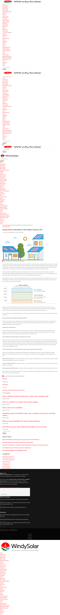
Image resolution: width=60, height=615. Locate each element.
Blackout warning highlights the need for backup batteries (21, 421)
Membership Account (6, 56)
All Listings (4, 19)
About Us (30, 534)
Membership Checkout (7, 57)
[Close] (0, 153)
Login (3, 44)
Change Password (6, 50)
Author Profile (5, 25)
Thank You (4, 62)
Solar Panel (4, 7)
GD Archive (4, 35)
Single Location (5, 22)
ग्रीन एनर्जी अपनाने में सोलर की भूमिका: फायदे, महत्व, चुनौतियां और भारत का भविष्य (14, 450)
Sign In (3, 28)
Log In (3, 60)
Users (3, 53)
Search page (5, 31)
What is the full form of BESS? (12, 407)
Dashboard (4, 26)
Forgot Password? (6, 47)
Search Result (5, 17)
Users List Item (5, 54)
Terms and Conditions (7, 32)
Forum (3, 37)
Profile (3, 51)
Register (4, 43)
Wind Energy (5, 8)
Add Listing (4, 29)
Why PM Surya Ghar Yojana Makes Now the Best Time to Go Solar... (25, 427)
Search (4, 69)
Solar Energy (5, 5)
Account (4, 46)
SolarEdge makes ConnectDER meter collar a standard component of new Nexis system (28, 414)
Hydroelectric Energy (6, 11)
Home (3, 4)
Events (3, 14)
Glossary (4, 13)
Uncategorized (6, 464)
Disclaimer (30, 537)
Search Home (5, 16)
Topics (3, 40)
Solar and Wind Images (8, 459)
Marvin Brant (8, 232)
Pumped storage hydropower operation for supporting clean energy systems (17, 442)
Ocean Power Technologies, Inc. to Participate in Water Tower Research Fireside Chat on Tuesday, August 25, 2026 (25, 445)
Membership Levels (6, 59)
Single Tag (4, 23)
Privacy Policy (30, 538)
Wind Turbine (5, 10)
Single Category (5, 20)
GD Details (4, 41)
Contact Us (30, 535)
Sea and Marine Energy (8, 458)
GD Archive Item (5, 38)
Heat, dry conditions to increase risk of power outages (20, 402)
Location (4, 34)
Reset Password (5, 49)
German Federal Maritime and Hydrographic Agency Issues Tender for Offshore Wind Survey (20, 439)
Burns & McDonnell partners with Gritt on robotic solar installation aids (25, 396)
